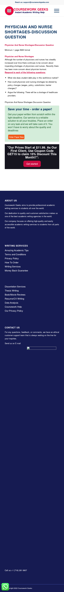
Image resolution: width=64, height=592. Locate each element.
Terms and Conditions (15, 254)
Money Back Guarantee (16, 270)
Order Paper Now (16, 137)
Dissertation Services (15, 286)
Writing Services (13, 266)
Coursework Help (13, 306)
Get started (32, 163)
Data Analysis (11, 302)
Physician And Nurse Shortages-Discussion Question (31, 32)
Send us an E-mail (13, 343)
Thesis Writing (12, 290)
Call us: (8, 570)
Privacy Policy (12, 258)
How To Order (11, 262)
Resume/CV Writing (14, 298)
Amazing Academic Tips (17, 250)
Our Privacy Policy (14, 310)
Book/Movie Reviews (15, 294)
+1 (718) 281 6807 (19, 570)
